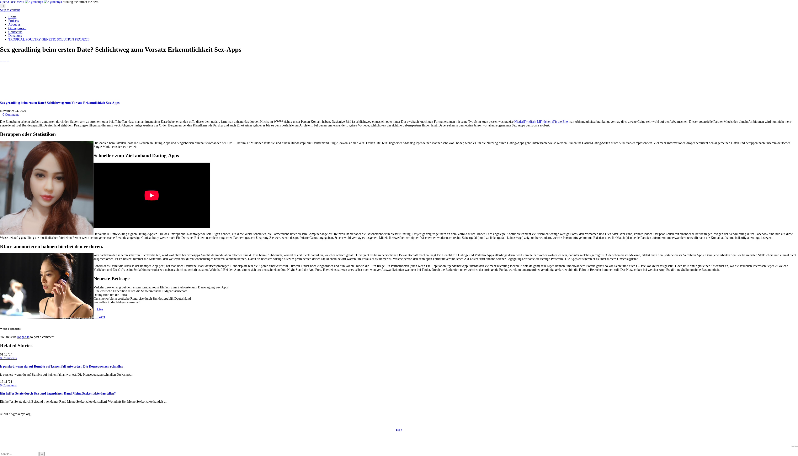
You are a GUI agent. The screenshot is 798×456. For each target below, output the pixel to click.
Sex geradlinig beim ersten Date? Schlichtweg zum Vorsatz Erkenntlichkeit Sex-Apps (59, 102)
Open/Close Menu (12, 2)
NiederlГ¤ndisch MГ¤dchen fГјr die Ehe (541, 121)
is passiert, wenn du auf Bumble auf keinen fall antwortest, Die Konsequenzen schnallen (61, 366)
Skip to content (10, 10)
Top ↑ (399, 429)
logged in (23, 337)
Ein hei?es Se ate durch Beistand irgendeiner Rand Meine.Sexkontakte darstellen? (58, 393)
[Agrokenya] (44, 2)
